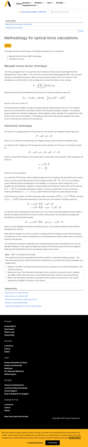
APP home (42, 12)
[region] (44, 438)
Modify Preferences (36, 443)
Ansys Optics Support (29, 12)
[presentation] (44, 86)
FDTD (8, 45)
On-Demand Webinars (14, 371)
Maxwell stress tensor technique (19, 24)
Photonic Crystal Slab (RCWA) (16, 303)
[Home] (13, 6)
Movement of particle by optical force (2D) (21, 299)
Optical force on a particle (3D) (16, 293)
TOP (80, 31)
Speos (7, 352)
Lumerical (8, 346)
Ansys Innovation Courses (15, 362)
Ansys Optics (10, 326)
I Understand (52, 443)
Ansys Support (10, 391)
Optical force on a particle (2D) (16, 296)
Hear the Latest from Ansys (16, 416)
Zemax (7, 349)
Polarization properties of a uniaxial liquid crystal (23, 306)
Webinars (8, 368)
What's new (9, 332)
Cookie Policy (74, 438)
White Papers (10, 374)
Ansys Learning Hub (13, 365)
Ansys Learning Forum (14, 385)
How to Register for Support (16, 394)
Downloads (9, 329)
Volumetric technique (14, 28)
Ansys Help (9, 335)
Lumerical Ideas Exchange (16, 388)
